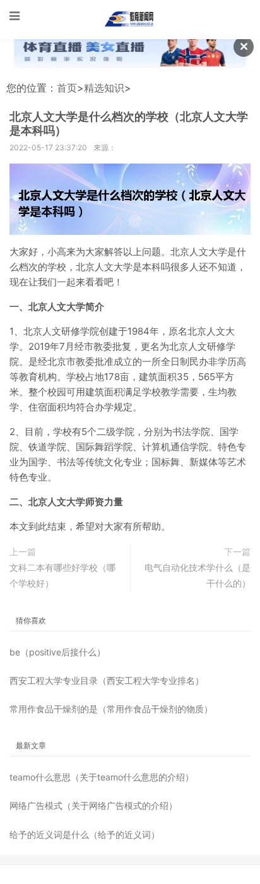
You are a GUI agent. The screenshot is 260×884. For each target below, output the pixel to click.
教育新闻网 (130, 18)
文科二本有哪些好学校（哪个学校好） (62, 575)
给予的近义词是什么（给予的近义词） (84, 834)
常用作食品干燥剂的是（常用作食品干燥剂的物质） (111, 708)
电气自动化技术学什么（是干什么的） (198, 575)
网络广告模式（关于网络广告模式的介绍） (93, 805)
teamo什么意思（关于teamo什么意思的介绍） (101, 777)
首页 (67, 87)
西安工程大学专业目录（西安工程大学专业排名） (106, 680)
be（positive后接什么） (57, 652)
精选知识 (104, 87)
